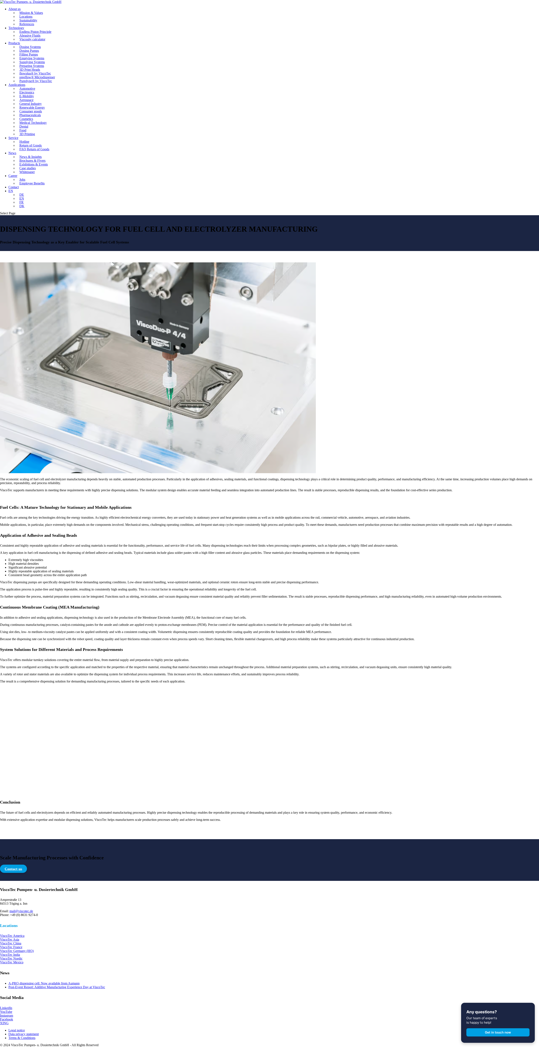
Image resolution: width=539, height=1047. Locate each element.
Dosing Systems (30, 47)
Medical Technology (33, 122)
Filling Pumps (28, 54)
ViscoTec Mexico (11, 962)
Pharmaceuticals (30, 115)
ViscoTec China (10, 943)
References (26, 24)
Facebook (6, 1019)
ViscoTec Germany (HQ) (17, 951)
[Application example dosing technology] (158, 472)
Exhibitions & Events (33, 164)
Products (14, 43)
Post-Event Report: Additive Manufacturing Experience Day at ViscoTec (56, 987)
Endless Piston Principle (35, 31)
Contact (13, 187)
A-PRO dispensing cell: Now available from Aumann (44, 983)
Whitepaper (27, 172)
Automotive (27, 88)
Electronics (26, 92)
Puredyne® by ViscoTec (35, 81)
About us (14, 9)
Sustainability (28, 20)
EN (10, 191)
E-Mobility (26, 96)
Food (22, 130)
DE (21, 194)
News (12, 153)
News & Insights (30, 157)
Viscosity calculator (32, 39)
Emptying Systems (31, 58)
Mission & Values (31, 13)
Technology (16, 28)
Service (13, 138)
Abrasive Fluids (29, 35)
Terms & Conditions (21, 1038)
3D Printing (27, 134)
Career (12, 176)
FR (21, 202)
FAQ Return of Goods (34, 149)
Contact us (13, 869)
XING (4, 1023)
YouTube (6, 1012)
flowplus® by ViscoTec (35, 73)
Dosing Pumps (29, 50)
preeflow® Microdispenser (37, 77)
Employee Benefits (32, 183)
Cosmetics (26, 119)
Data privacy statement (23, 1034)
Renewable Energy (32, 107)
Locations (25, 16)
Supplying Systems (32, 62)
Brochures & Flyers (32, 160)
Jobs (22, 179)
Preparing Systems (31, 66)
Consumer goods (30, 111)
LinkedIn (6, 1008)
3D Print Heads (29, 69)
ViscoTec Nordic (11, 958)
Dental (23, 126)
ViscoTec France (11, 947)
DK (21, 206)
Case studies (27, 168)
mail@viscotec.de (21, 911)
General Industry (30, 104)
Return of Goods (30, 145)
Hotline (24, 141)
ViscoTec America (12, 935)
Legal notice (16, 1030)
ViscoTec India (10, 954)
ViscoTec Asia (9, 939)
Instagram (6, 1015)
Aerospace (26, 100)
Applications (16, 85)
